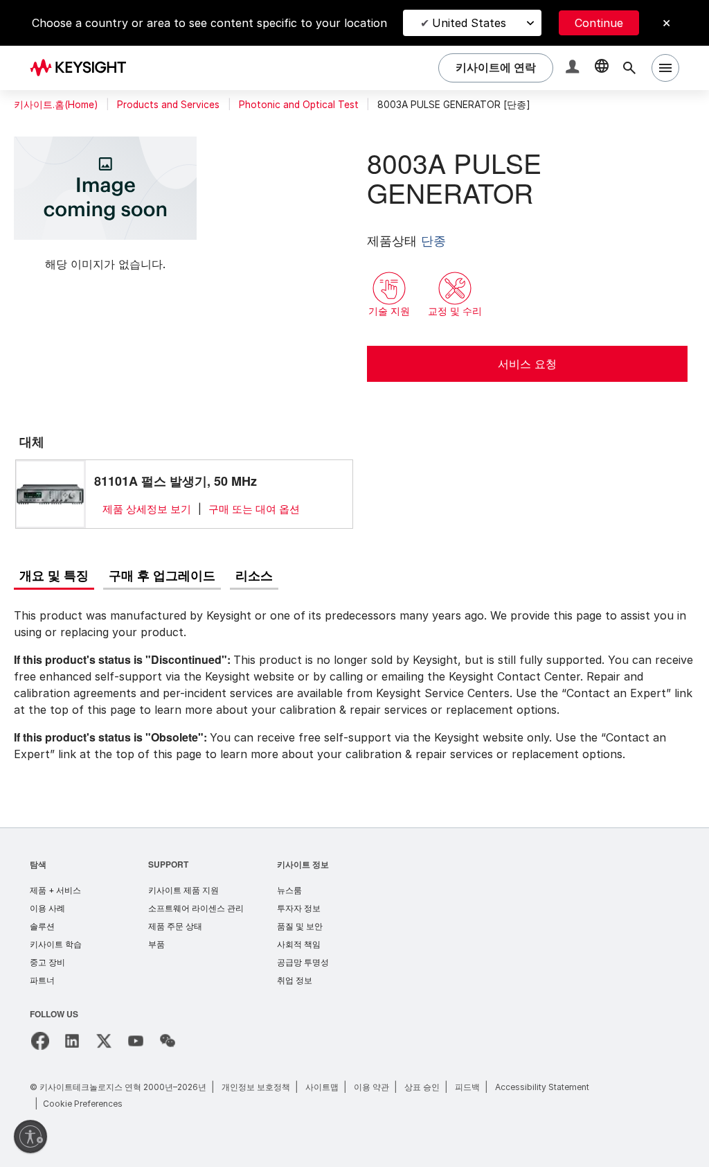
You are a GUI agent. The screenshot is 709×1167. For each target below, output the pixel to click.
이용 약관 (371, 1087)
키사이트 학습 (56, 944)
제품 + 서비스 (55, 890)
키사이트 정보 (303, 864)
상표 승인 (422, 1087)
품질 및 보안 (300, 926)
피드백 (467, 1087)
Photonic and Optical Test (299, 104)
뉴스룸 (289, 890)
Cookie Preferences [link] (83, 1103)
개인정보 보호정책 (256, 1087)
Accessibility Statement (542, 1087)
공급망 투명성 (303, 962)
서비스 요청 (527, 364)
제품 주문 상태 (175, 926)
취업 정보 (294, 980)
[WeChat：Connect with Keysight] (167, 1040)
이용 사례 (47, 908)
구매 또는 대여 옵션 (254, 509)
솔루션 (42, 926)
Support (169, 864)
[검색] (629, 68)
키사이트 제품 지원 (183, 890)
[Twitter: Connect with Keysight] (103, 1040)
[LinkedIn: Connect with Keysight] (72, 1040)
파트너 (42, 980)
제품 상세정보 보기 (146, 509)
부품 (156, 944)
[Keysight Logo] (83, 68)
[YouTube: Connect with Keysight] (135, 1040)
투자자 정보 (299, 908)
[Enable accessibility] (30, 1136)
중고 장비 (47, 962)
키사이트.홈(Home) (56, 104)
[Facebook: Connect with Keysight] (40, 1040)
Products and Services (168, 104)
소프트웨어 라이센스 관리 (196, 908)
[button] (574, 68)
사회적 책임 (299, 944)
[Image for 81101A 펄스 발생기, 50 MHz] (50, 493)
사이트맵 (322, 1087)
